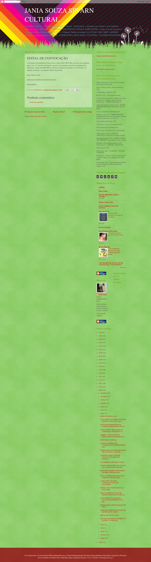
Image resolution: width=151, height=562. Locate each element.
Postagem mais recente (35, 111)
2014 (100, 373)
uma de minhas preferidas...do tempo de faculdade (115, 215)
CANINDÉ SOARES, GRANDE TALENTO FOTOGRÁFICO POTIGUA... (110, 457)
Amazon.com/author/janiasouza (106, 56)
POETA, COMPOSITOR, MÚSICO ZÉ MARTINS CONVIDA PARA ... (112, 477)
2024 (100, 339)
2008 (100, 542)
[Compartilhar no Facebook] (77, 90)
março (103, 531)
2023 (100, 343)
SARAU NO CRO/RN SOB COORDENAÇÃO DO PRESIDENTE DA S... (112, 445)
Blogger (110, 558)
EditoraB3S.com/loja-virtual (105, 69)
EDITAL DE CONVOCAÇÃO (109, 515)
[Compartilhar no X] (75, 90)
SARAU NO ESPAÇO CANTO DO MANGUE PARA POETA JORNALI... (113, 494)
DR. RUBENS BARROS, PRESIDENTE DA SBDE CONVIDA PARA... (112, 472)
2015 (100, 370)
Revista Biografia (104, 247)
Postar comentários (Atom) (38, 116)
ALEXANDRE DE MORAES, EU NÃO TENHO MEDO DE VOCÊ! (114, 251)
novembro (104, 396)
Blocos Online (103, 191)
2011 (100, 383)
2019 (100, 356)
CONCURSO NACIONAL (108, 440)
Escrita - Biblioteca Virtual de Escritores (108, 207)
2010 (100, 387)
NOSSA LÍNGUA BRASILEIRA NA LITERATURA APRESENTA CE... (111, 431)
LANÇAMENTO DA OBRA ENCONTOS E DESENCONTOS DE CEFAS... (113, 420)
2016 (100, 366)
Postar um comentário (36, 102)
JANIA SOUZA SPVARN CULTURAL (59, 14)
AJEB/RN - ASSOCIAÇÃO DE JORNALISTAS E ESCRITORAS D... (112, 436)
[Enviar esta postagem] (66, 90)
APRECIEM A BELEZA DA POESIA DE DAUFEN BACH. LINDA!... (113, 511)
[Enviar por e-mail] (71, 90)
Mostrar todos (123, 267)
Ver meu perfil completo (101, 314)
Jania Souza (103, 295)
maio (102, 524)
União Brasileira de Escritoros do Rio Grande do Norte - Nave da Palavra (111, 264)
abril (102, 528)
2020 (100, 353)
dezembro (104, 393)
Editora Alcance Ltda (106, 202)
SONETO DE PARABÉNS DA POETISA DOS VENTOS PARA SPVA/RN (113, 466)
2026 (100, 332)
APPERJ (102, 187)
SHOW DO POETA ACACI (108, 416)
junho (103, 413)
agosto (103, 407)
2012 (100, 380)
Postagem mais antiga (82, 111)
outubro (103, 400)
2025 (100, 336)
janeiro (103, 538)
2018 (100, 360)
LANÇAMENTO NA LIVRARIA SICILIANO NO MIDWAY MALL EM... (111, 500)
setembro (104, 403)
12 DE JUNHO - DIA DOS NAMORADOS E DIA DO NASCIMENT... (109, 483)
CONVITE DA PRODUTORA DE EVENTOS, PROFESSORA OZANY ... (113, 426)
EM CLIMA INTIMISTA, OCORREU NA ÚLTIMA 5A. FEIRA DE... (113, 519)
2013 (100, 377)
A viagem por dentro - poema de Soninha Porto (115, 234)
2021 (100, 349)
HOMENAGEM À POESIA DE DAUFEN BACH (113, 506)
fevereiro (104, 535)
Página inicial (59, 111)
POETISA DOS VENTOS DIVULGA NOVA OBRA (112, 489)
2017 (100, 363)
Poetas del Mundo (105, 227)
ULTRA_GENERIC (92, 558)
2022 (100, 346)
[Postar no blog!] (73, 90)
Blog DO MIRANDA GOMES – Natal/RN (109, 196)
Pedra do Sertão (104, 211)
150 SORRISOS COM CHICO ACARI (112, 462)
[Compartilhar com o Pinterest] (79, 90)
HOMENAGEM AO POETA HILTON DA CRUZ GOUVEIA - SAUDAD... (113, 451)
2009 (100, 390)
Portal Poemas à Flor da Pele (108, 231)
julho (102, 410)
